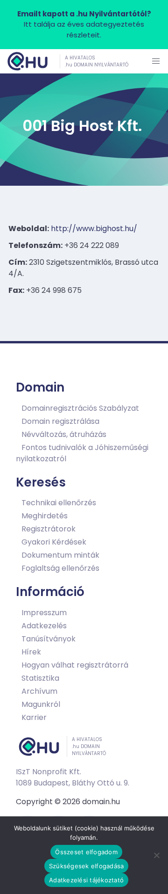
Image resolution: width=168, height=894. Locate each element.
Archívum (39, 691)
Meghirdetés (44, 515)
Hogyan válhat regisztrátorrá (74, 665)
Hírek (31, 652)
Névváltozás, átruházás (63, 434)
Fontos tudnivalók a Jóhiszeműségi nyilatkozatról (82, 453)
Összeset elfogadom (86, 852)
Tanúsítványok (48, 638)
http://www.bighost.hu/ (94, 228)
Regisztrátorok (48, 528)
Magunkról (40, 704)
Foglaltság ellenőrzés (60, 568)
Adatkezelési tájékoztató (86, 880)
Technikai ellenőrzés (58, 502)
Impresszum (44, 612)
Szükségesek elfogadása (86, 866)
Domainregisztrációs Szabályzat (80, 408)
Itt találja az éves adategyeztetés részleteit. (84, 24)
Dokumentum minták (60, 555)
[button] (156, 61)
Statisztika (40, 678)
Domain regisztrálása (60, 421)
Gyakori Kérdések (53, 542)
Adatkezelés (44, 625)
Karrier (34, 717)
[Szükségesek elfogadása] (156, 855)
